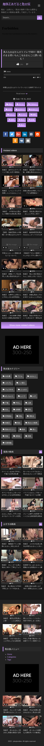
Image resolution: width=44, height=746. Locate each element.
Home (9, 654)
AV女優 (7, 376)
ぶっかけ (23, 389)
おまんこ (34, 109)
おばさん (21, 109)
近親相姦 (8, 443)
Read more (20, 94)
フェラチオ (9, 389)
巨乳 (29, 409)
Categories (11, 657)
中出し (18, 403)
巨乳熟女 (8, 416)
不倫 (6, 403)
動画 (34, 114)
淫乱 (20, 416)
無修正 (7, 423)
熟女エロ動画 (32, 423)
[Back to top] (37, 739)
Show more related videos (22, 325)
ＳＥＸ (21, 104)
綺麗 (32, 120)
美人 (22, 125)
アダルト (33, 104)
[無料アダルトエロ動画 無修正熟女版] (18, 4)
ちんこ (11, 114)
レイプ (22, 396)
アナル (20, 376)
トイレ (23, 114)
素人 (34, 429)
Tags (9, 660)
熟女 (10, 104)
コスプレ (8, 383)
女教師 (18, 409)
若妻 (29, 436)
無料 (12, 120)
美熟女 (18, 436)
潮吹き (31, 416)
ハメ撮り (22, 383)
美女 (6, 436)
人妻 (29, 403)
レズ (34, 396)
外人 (6, 409)
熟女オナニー (10, 429)
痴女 (23, 429)
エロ (9, 109)
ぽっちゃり (9, 396)
